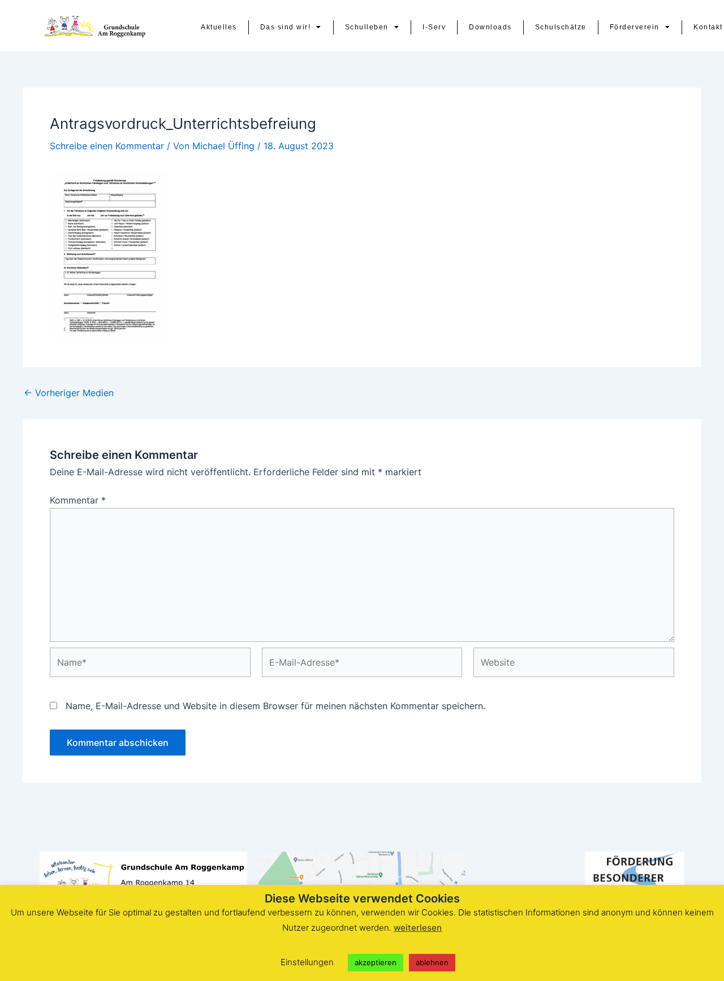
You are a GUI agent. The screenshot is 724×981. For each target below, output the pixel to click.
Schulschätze (561, 27)
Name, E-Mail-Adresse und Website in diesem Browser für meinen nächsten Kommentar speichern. (275, 705)
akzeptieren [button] (376, 962)
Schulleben (367, 27)
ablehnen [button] (432, 962)
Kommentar (78, 500)
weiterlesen (418, 927)
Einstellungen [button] (307, 962)
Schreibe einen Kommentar (107, 145)
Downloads (490, 27)
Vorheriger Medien (69, 392)
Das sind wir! (285, 27)
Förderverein (635, 27)
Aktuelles (219, 27)
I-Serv (434, 27)
